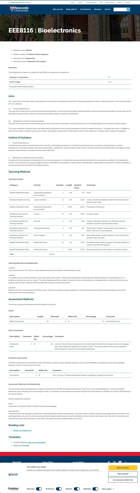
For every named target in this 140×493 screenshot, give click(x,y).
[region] (70, 220)
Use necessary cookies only (123, 480)
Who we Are (58, 9)
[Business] (97, 11)
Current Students (91, 2)
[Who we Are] (58, 11)
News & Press (110, 2)
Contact (127, 2)
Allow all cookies (123, 468)
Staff (101, 2)
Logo (19, 9)
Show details (106, 489)
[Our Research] (85, 11)
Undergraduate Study (20, 2)
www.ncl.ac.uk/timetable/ (37, 442)
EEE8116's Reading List (22, 430)
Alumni (107, 9)
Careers (72, 2)
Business (97, 9)
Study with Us (71, 9)
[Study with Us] (71, 11)
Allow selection (122, 474)
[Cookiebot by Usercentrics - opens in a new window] (13, 489)
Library (80, 2)
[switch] (59, 489)
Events (120, 2)
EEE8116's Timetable (21, 445)
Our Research (85, 9)
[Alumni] (107, 11)
